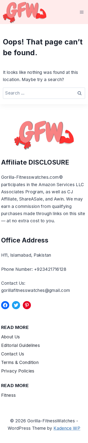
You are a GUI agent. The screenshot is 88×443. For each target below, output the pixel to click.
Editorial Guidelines (20, 345)
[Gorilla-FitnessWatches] (24, 12)
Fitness (8, 395)
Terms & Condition (20, 362)
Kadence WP (66, 428)
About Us (10, 336)
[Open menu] (82, 12)
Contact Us (12, 354)
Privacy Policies (18, 371)
